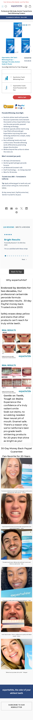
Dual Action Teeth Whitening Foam (19, 78)
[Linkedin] (26, 208)
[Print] (16, 208)
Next (23, 259)
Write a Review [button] (23, 227)
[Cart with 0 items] (30, 6)
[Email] (11, 208)
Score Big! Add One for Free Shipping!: (15, 67)
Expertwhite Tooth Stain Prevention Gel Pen (20, 88)
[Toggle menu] (2, 6)
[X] (21, 208)
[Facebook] (6, 208)
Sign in (26, 6)
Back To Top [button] (16, 271)
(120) (29, 25)
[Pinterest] (16, 212)
